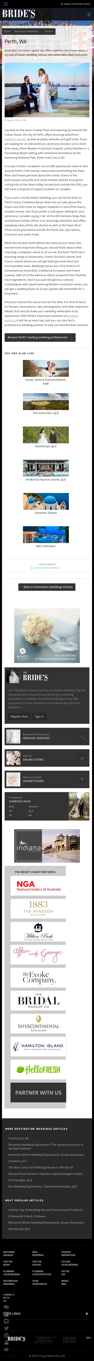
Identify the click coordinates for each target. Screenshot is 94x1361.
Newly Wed (65, 1282)
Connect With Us (9, 1298)
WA (30, 815)
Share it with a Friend (47, 568)
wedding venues (15, 139)
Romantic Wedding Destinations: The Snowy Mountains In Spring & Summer (46, 1147)
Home (7, 31)
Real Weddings (38, 1254)
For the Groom (37, 1263)
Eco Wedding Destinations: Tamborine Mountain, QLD (43, 1187)
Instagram (7, 1321)
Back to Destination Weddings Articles (48, 587)
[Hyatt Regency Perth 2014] (47, 635)
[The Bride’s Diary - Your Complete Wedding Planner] (16, 1342)
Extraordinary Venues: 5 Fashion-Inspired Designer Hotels (46, 1174)
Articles (49, 31)
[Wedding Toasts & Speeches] (45, 1342)
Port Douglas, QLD (20, 1180)
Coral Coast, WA (19, 1138)
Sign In (39, 717)
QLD (30, 811)
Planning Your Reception (41, 1273)
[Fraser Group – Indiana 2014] (47, 846)
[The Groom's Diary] (70, 1342)
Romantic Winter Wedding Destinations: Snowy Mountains (46, 1155)
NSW (11, 806)
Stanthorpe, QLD (19, 1229)
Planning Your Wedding (11, 1273)
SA (10, 815)
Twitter (7, 1328)
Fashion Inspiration (68, 1254)
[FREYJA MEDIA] (89, 1342)
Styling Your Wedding (69, 1263)
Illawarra (33, 806)
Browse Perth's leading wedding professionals (38, 337)
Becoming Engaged (9, 1254)
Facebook (7, 1314)
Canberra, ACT (18, 1161)
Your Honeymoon (39, 1282)
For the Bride (7, 1263)
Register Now (19, 717)
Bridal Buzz (7, 1307)
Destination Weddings (26, 31)
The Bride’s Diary (18, 14)
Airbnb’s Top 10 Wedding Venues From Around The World (45, 1210)
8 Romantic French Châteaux (27, 1216)
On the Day (65, 1273)
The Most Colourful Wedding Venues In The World (41, 1168)
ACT (11, 811)
